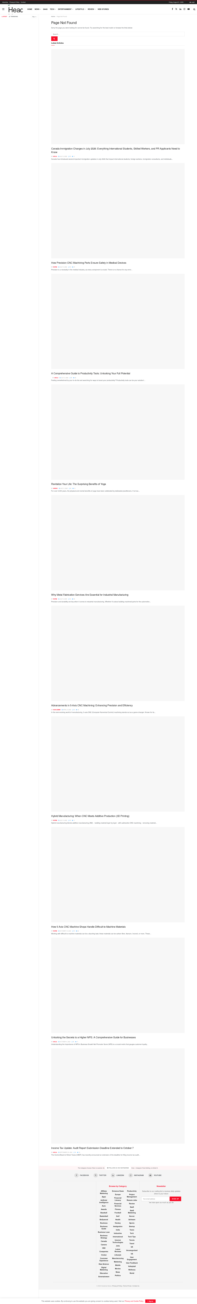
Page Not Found (62, 16)
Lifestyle (79, 9)
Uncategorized (131, 1250)
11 (74, 156)
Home (29, 9)
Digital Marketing (104, 1268)
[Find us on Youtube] (189, 9)
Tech (52, 9)
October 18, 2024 (65, 931)
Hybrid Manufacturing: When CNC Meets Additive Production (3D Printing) (90, 816)
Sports (131, 1223)
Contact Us (135, 1286)
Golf (117, 1216)
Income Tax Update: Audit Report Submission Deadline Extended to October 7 (92, 1148)
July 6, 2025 (63, 599)
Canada (104, 1241)
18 (78, 710)
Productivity (132, 1191)
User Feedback (132, 1263)
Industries (118, 1233)
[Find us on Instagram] (184, 9)
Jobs (118, 1246)
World (132, 1273)
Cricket (104, 1255)
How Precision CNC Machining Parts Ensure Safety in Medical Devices (88, 262)
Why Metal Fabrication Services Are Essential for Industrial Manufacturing (89, 594)
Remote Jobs (132, 1200)
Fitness (118, 1209)
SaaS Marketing (132, 1211)
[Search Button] (194, 9)
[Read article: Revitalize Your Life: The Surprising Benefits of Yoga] (118, 432)
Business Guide (104, 1227)
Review (91, 9)
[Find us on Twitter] (176, 9)
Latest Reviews (118, 1250)
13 (74, 488)
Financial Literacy (117, 1199)
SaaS (45, 9)
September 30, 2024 (65, 1152)
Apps (104, 1197)
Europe (118, 1194)
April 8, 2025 (67, 710)
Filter (33, 17)
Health (117, 1219)
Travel (132, 1243)
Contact (23, 2)
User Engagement (132, 1258)
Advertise (5, 2)
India (118, 1230)
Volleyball (132, 1266)
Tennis (132, 1240)
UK (132, 1247)
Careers (104, 1244)
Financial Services (117, 1204)
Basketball (104, 1216)
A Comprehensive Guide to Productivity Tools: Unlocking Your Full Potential (90, 373)
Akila (55, 156)
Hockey (118, 1223)
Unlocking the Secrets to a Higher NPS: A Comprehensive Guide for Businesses (93, 1037)
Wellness (131, 1270)
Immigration (117, 1226)
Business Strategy (104, 1236)
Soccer (132, 1216)
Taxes (132, 1230)
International (118, 1236)
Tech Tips (132, 1236)
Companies (103, 1251)
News (37, 9)
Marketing (118, 1262)
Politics (118, 1275)
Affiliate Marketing (104, 1192)
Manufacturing (118, 1258)
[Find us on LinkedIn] (180, 9)
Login (193, 2)
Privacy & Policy (14, 2)
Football (118, 1213)
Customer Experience (104, 1259)
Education (104, 1273)
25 (74, 267)
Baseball (103, 1213)
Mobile (118, 1265)
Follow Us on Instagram (118, 1168)
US (132, 1254)
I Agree (150, 1301)
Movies (118, 1268)
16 (79, 1152)
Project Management (132, 1195)
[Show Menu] (3, 9)
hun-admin (56, 710)
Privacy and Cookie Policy (134, 1301)
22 (78, 931)
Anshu (55, 488)
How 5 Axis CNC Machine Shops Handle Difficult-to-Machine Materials (88, 926)
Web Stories (103, 9)
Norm (55, 267)
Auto (104, 1206)
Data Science (104, 1264)
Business (104, 1223)
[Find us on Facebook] (172, 9)
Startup (132, 1226)
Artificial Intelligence (103, 1201)
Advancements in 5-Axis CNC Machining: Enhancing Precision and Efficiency (92, 705)
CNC (104, 1248)
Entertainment (65, 9)
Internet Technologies (118, 1241)
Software (131, 1219)
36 (74, 599)
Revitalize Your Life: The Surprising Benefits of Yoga (78, 484)
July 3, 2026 (63, 156)
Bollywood (104, 1219)
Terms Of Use (127, 1286)
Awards (104, 1209)
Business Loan (104, 1232)
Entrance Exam (118, 1191)
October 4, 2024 (64, 1041)
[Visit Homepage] (15, 9)
